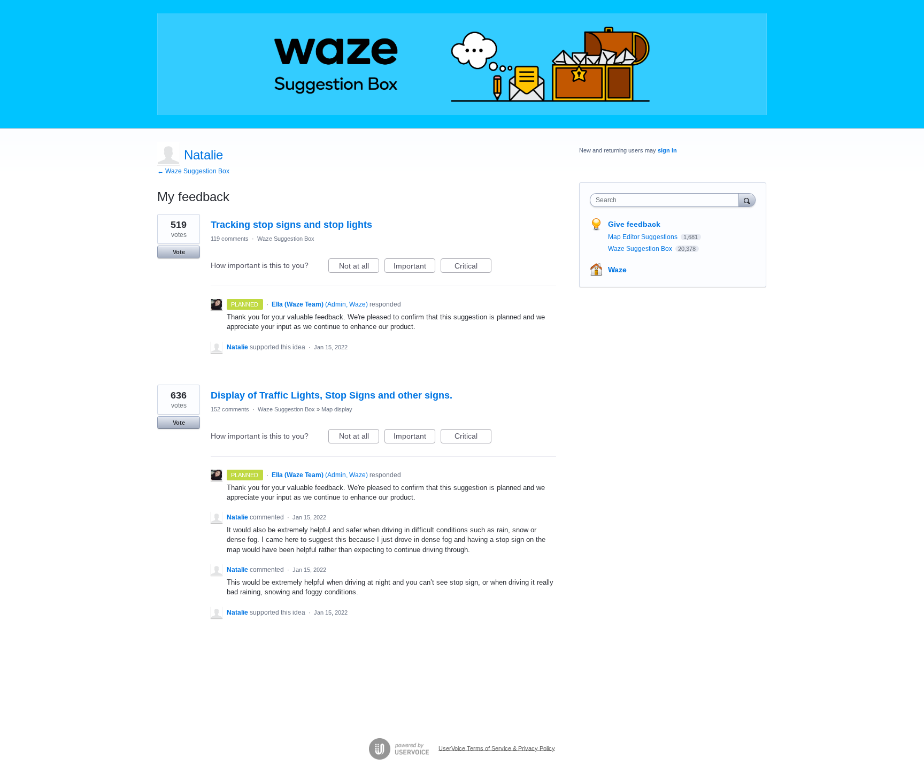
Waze (617, 269)
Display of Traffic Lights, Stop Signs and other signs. (331, 395)
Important (414, 267)
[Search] (747, 199)
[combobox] (667, 200)
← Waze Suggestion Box (193, 171)
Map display (336, 409)
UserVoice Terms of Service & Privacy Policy (496, 748)
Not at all (359, 267)
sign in (667, 150)
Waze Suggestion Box (285, 238)
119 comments (230, 238)
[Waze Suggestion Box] (462, 64)
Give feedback (634, 224)
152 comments (230, 409)
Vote (179, 252)
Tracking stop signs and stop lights (291, 224)
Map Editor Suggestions (643, 237)
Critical (473, 267)
